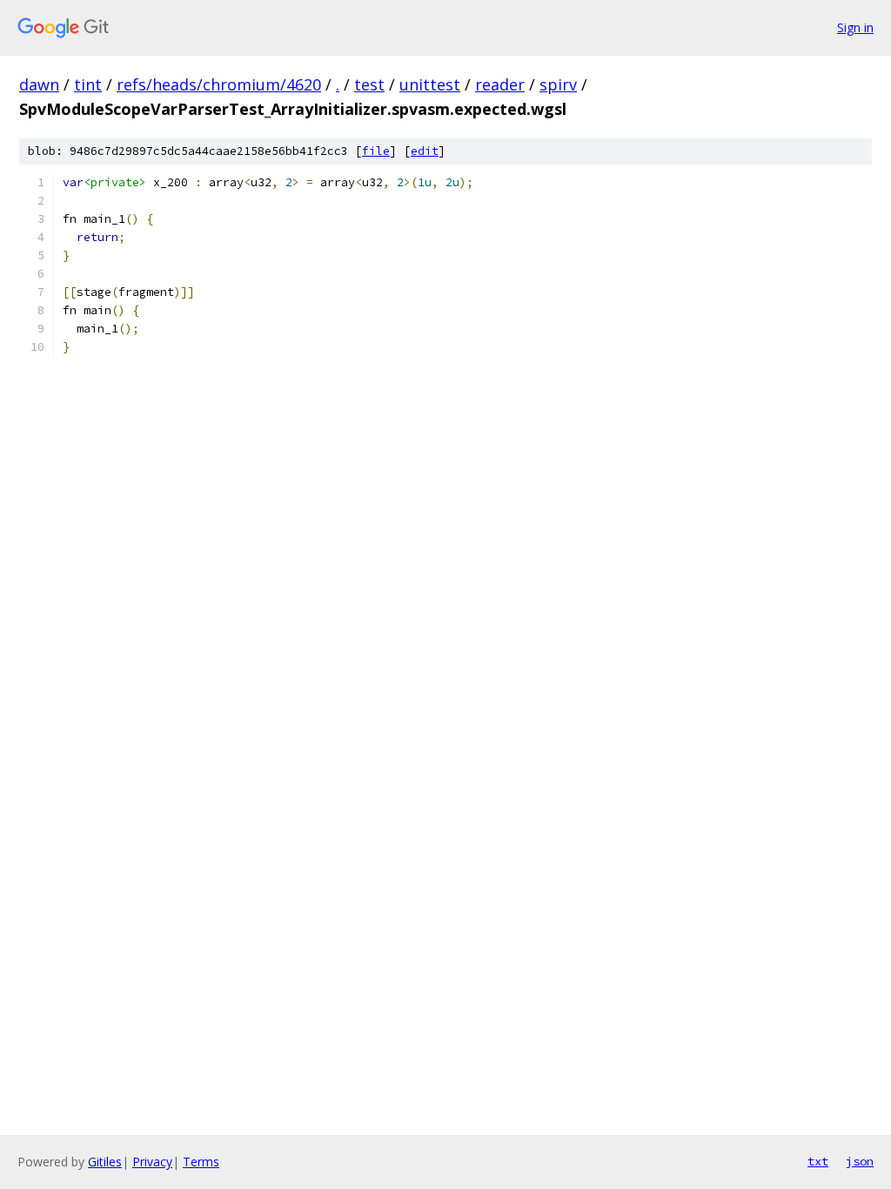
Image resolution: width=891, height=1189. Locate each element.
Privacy (152, 1161)
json (860, 1161)
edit (425, 151)
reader (500, 84)
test (369, 84)
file (376, 151)
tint (88, 84)
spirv (558, 84)
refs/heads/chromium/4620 (219, 84)
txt (817, 1161)
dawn (39, 84)
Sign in (855, 27)
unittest (429, 84)
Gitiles (105, 1161)
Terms (201, 1161)
